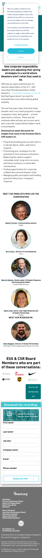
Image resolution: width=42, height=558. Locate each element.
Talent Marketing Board (11, 518)
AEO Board (6, 499)
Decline (21, 57)
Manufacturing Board (10, 514)
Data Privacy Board (9, 505)
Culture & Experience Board (12, 501)
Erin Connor (10, 252)
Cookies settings (21, 45)
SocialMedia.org (8, 529)
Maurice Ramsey (7, 280)
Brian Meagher (9, 344)
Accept (21, 51)
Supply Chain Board (9, 516)
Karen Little (8, 311)
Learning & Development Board (14, 512)
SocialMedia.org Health (11, 531)
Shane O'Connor (11, 223)
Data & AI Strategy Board (11, 503)
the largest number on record (26, 93)
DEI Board (6, 507)
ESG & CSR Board (8, 510)
